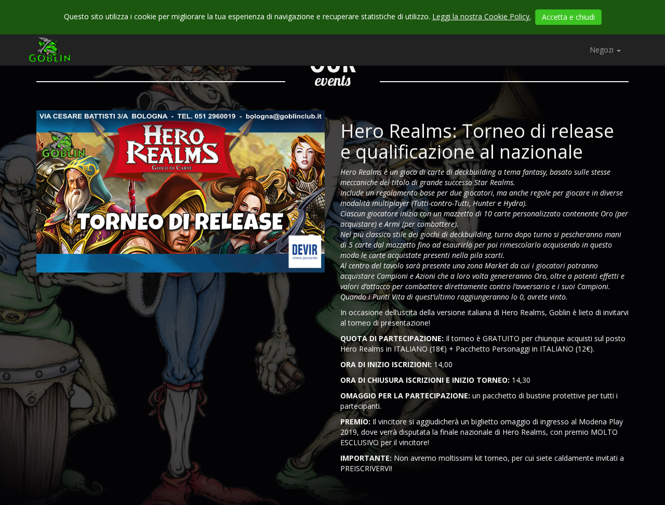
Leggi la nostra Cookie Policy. (481, 16)
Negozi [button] (603, 50)
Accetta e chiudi (568, 17)
